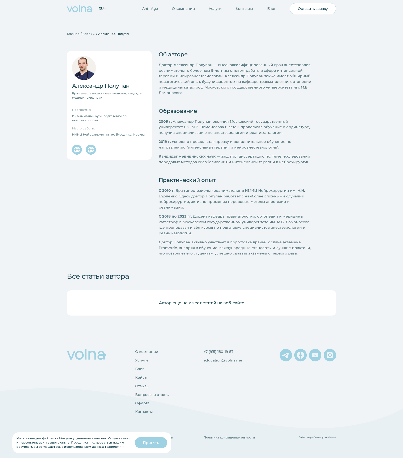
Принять (151, 443)
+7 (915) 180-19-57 (218, 352)
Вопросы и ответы (152, 395)
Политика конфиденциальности (229, 437)
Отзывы (142, 386)
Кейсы (141, 377)
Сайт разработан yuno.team (317, 437)
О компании (183, 9)
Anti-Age (150, 9)
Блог (271, 9)
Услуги (215, 9)
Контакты (244, 9)
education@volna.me (223, 360)
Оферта (142, 403)
